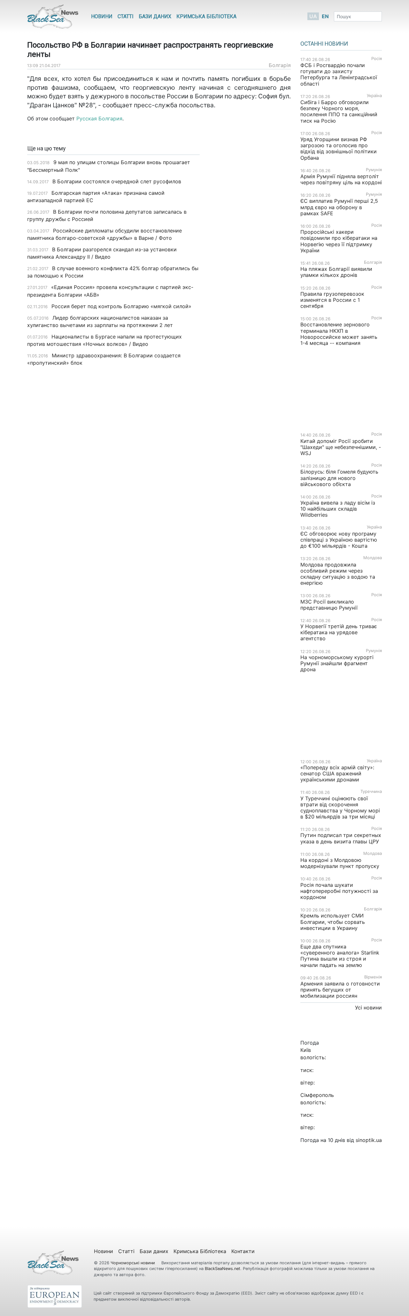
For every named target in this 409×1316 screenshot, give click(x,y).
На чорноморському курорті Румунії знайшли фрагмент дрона (337, 663)
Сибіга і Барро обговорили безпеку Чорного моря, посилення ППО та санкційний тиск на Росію (338, 111)
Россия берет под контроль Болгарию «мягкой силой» (121, 306)
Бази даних (155, 16)
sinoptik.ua (369, 1140)
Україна (374, 95)
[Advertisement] (250, 246)
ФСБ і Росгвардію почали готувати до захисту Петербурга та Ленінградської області (338, 74)
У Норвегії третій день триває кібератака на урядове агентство (338, 632)
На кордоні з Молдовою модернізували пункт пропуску (339, 863)
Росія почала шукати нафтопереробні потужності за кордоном (339, 891)
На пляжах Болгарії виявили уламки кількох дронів (336, 272)
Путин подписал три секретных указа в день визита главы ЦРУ (340, 838)
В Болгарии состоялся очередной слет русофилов (116, 181)
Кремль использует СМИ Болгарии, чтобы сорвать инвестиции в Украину (332, 921)
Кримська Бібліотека (206, 16)
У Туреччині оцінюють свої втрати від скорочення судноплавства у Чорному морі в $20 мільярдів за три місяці (340, 807)
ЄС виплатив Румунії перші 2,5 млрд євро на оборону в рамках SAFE (339, 207)
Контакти (243, 1251)
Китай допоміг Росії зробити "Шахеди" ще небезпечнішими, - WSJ (340, 447)
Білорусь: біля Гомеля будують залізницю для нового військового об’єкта (339, 477)
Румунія (374, 169)
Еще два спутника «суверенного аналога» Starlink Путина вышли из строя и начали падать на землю (339, 955)
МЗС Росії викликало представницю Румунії (329, 604)
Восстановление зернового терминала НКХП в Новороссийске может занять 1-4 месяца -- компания (338, 333)
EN (325, 16)
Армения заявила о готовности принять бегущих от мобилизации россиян (340, 989)
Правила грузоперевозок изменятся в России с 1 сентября (332, 300)
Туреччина (371, 791)
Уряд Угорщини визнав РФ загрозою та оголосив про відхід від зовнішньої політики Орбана (338, 148)
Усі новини (368, 1007)
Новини (101, 16)
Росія (376, 58)
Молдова (372, 557)
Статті (126, 16)
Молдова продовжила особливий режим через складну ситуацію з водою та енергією (337, 573)
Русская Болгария (99, 118)
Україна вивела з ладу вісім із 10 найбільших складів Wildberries (337, 508)
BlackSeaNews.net (222, 1268)
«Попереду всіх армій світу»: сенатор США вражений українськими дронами (337, 773)
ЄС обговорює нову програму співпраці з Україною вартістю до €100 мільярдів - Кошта (338, 539)
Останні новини (324, 44)
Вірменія (373, 977)
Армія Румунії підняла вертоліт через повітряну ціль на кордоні (341, 179)
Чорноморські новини (133, 1262)
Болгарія (280, 65)
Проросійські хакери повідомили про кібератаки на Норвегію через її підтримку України (338, 241)
